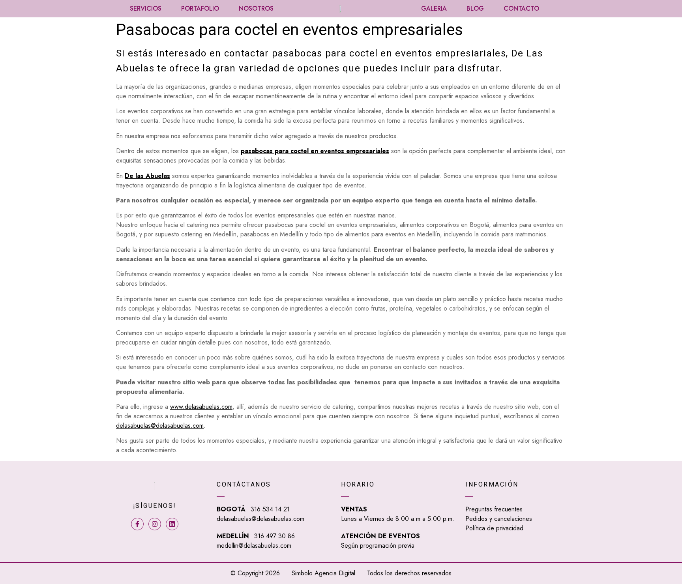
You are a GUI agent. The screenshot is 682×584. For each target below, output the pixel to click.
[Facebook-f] (137, 524)
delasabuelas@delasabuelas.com (160, 425)
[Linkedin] (172, 524)
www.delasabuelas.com (201, 406)
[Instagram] (154, 524)
